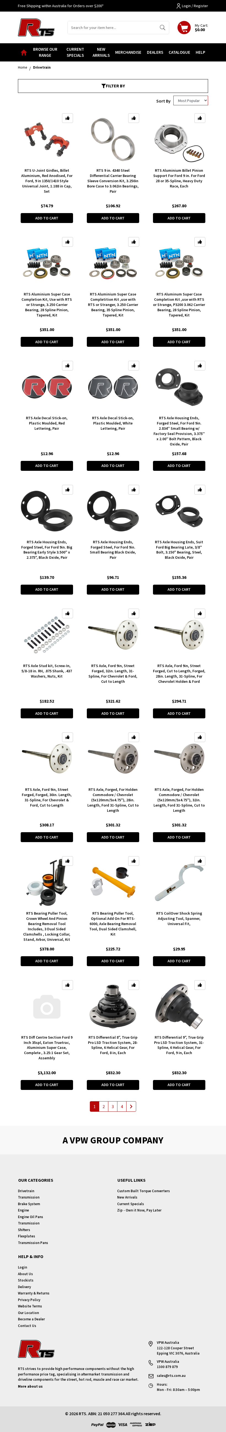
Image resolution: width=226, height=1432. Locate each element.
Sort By (163, 101)
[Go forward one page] (131, 1106)
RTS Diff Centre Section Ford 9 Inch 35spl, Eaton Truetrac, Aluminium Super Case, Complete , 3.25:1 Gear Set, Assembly (46, 1048)
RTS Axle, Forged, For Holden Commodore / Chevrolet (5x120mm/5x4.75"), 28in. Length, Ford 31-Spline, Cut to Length (113, 800)
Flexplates (26, 1236)
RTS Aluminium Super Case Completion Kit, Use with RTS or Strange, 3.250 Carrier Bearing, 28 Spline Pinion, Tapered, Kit (46, 305)
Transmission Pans (33, 1242)
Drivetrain (26, 1191)
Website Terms (30, 1306)
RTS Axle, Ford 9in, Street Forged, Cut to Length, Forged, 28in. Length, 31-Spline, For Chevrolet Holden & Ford (179, 673)
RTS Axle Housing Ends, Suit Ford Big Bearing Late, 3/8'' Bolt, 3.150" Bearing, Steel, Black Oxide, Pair (179, 549)
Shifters (24, 1229)
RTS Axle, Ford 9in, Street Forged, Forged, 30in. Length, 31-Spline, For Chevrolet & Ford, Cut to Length (47, 797)
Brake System (29, 1204)
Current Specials (75, 52)
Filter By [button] (115, 85)
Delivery (24, 1287)
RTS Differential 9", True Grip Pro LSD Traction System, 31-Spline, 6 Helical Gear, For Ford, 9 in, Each (179, 1045)
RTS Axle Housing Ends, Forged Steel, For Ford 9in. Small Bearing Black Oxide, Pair (113, 549)
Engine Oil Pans (30, 1217)
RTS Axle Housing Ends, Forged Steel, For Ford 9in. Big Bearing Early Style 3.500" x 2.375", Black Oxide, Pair (46, 549)
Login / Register (195, 5)
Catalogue (179, 52)
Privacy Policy (29, 1299)
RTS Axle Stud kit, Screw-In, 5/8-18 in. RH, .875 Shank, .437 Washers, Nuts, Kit (46, 671)
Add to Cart (46, 218)
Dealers (155, 52)
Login (22, 1267)
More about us (30, 1386)
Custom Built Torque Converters (143, 1191)
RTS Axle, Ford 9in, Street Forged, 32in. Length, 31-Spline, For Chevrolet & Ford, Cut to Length (112, 673)
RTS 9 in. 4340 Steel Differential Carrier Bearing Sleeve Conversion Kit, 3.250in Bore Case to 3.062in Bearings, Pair (113, 181)
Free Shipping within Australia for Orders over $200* (61, 5)
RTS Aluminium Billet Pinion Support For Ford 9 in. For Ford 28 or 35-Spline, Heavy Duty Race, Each (179, 178)
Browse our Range (45, 52)
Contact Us (27, 1325)
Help (200, 52)
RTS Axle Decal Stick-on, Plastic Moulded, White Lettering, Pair (113, 423)
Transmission (28, 1197)
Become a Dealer (31, 1319)
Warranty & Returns (33, 1293)
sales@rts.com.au (171, 1375)
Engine (23, 1210)
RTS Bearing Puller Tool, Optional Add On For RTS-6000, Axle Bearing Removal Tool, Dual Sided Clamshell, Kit (112, 924)
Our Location (28, 1312)
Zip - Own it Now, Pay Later (139, 1210)
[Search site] (162, 27)
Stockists (25, 1280)
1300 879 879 (167, 1366)
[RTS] (36, 26)
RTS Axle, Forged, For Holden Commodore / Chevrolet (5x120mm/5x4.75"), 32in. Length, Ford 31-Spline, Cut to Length (179, 800)
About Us (25, 1274)
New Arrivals (101, 52)
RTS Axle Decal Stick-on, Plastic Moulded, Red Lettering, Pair (47, 423)
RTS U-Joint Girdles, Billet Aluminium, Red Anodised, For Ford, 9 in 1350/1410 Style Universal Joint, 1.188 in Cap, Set (46, 181)
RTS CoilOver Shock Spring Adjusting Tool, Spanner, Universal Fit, (179, 918)
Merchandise (128, 52)
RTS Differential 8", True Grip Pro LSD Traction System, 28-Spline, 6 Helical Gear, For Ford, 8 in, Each (113, 1045)
